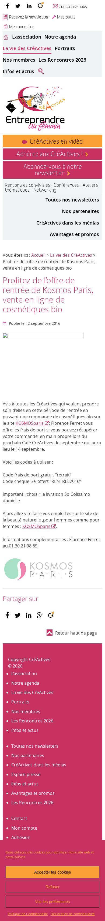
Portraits (65, 48)
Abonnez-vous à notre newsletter (52, 169)
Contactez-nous (73, 6)
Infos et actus (18, 71)
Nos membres (19, 60)
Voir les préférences (52, 901)
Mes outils (66, 16)
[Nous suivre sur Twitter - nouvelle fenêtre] (18, 6)
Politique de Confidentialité (28, 914)
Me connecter (21, 26)
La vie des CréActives (27, 48)
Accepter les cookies (52, 872)
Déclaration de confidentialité (73, 914)
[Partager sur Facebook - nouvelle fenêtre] (7, 615)
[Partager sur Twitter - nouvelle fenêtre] (17, 615)
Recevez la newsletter (29, 16)
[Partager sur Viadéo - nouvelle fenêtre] (51, 615)
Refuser (53, 887)
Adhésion (20, 837)
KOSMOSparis (30, 423)
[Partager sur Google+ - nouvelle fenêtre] (40, 615)
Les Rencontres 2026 (62, 60)
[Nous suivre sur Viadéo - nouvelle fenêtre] (41, 6)
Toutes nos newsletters (72, 199)
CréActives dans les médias (67, 222)
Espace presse (25, 774)
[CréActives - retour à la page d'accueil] (35, 108)
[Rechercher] (40, 72)
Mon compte (24, 828)
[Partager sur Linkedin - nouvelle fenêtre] (28, 615)
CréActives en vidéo (56, 140)
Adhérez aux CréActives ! (49, 153)
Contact (19, 818)
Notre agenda (60, 36)
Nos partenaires (80, 211)
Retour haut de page (76, 633)
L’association (26, 36)
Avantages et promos (74, 234)
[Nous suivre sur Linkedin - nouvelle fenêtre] (29, 6)
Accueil (38, 255)
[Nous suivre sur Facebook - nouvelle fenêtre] (7, 6)
